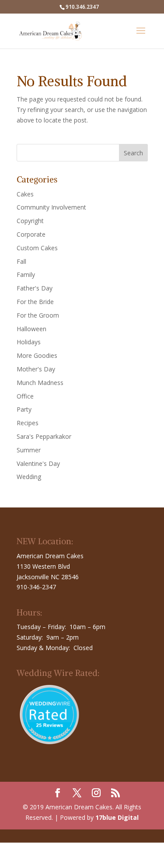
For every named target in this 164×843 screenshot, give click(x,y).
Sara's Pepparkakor (44, 436)
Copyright (30, 221)
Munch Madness (40, 382)
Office (25, 396)
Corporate (31, 234)
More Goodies (37, 355)
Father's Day (34, 288)
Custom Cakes (37, 248)
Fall (21, 261)
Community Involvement (51, 207)
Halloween (31, 329)
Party (24, 409)
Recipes (27, 423)
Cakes (25, 194)
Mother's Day (36, 369)
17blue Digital (117, 817)
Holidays (29, 342)
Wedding (29, 476)
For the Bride (35, 301)
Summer (29, 450)
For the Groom (38, 315)
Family (26, 274)
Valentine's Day (38, 463)
